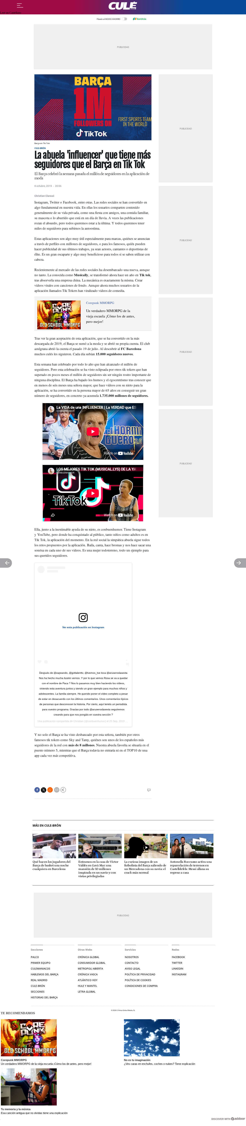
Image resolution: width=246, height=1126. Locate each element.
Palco (35, 957)
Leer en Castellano (10, 12)
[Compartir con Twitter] (43, 790)
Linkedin (177, 968)
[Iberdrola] (139, 19)
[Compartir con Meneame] (50, 790)
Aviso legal (132, 968)
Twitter (177, 962)
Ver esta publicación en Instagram (83, 627)
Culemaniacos (40, 968)
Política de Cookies (138, 980)
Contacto (131, 962)
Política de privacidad (140, 974)
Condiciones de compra (141, 986)
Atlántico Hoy (87, 980)
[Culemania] (123, 6)
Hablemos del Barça (44, 974)
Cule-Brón (40, 148)
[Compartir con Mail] (56, 790)
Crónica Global (88, 957)
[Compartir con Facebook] (37, 790)
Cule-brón (38, 986)
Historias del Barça (44, 997)
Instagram (179, 974)
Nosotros (132, 957)
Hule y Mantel (87, 986)
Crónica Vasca (88, 974)
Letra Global (86, 991)
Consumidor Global (91, 962)
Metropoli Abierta (90, 968)
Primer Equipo (40, 962)
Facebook (178, 957)
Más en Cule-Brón (47, 825)
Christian (78, 721)
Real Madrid (39, 980)
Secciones (37, 991)
